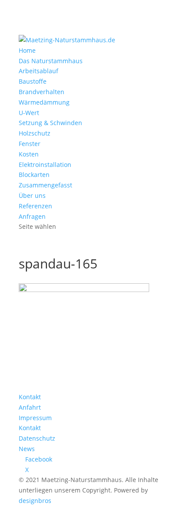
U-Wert (29, 113)
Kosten (29, 154)
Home (27, 50)
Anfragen (32, 216)
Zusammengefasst (45, 185)
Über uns (32, 195)
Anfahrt (30, 407)
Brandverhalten (41, 92)
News (27, 449)
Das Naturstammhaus (51, 61)
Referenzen (35, 206)
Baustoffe (33, 81)
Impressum (35, 418)
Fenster (29, 143)
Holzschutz (34, 133)
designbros (35, 500)
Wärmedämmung (44, 102)
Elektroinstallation (45, 164)
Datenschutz (37, 438)
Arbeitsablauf (38, 71)
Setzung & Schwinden (50, 123)
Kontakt (30, 397)
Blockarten (34, 174)
